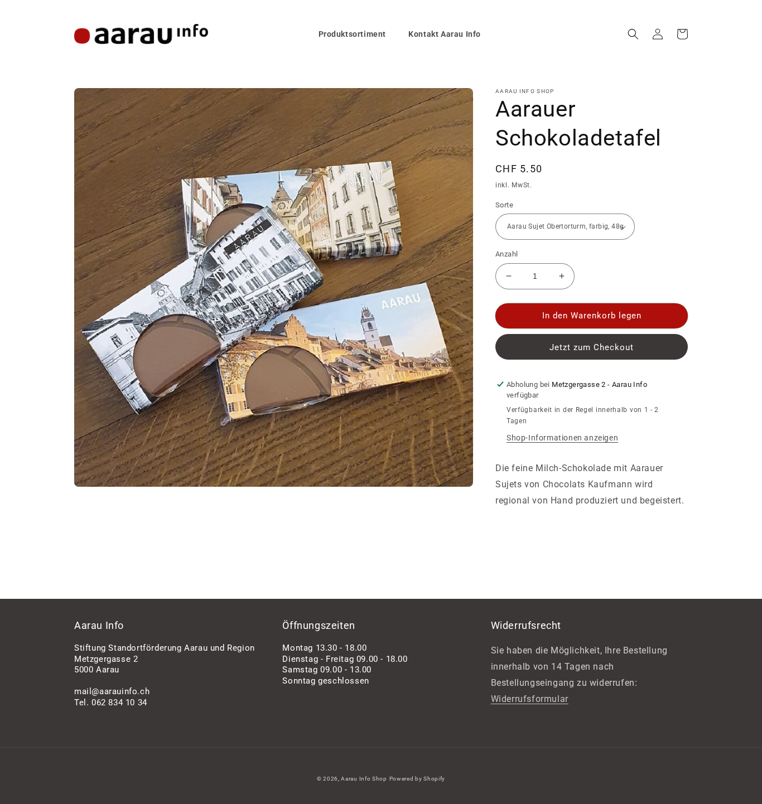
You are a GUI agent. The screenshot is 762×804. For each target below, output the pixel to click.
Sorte (504, 205)
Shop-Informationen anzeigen (562, 437)
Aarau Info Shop (364, 779)
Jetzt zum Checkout (591, 347)
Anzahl (506, 254)
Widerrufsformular (529, 699)
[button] (633, 34)
